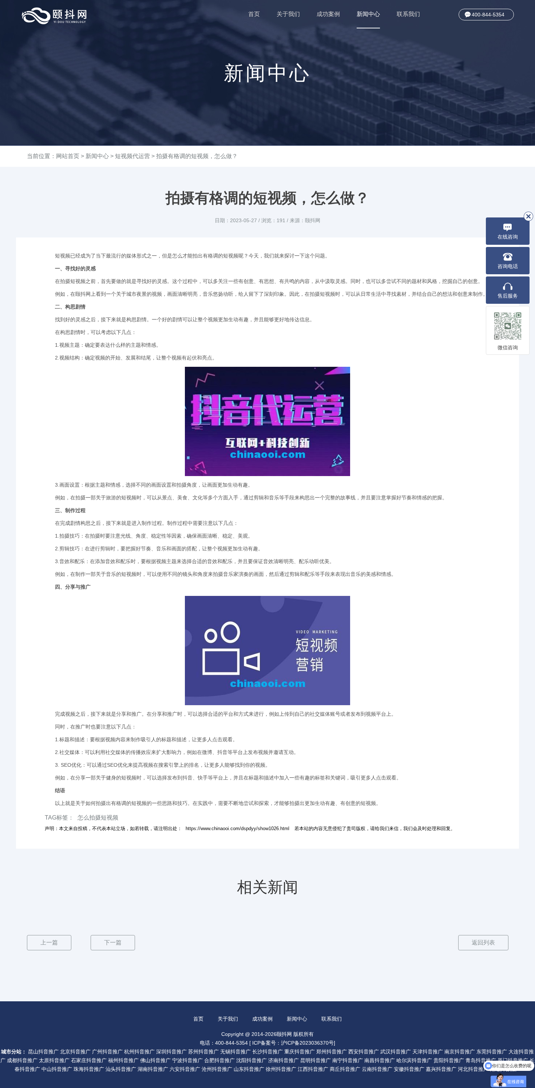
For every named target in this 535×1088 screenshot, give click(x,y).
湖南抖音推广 (153, 1069)
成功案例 (328, 14)
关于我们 (288, 14)
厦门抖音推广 (513, 1060)
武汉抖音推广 (395, 1051)
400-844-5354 (488, 14)
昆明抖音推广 (315, 1060)
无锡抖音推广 (235, 1051)
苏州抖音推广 (203, 1051)
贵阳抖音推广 (448, 1060)
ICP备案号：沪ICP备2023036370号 (293, 1043)
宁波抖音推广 (187, 1060)
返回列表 (483, 942)
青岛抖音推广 (480, 1060)
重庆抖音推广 (299, 1051)
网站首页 (67, 156)
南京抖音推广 (459, 1051)
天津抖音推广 (427, 1051)
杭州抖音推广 (139, 1051)
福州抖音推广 (123, 1060)
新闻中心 (368, 14)
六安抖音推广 (185, 1069)
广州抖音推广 (107, 1051)
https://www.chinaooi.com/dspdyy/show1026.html (237, 828)
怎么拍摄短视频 (98, 817)
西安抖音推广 (363, 1051)
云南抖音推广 (377, 1069)
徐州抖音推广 (281, 1069)
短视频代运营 (132, 156)
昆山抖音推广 (43, 1051)
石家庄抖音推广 (89, 1060)
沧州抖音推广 (217, 1069)
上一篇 (49, 942)
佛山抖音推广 (155, 1060)
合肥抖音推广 (219, 1060)
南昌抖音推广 (379, 1060)
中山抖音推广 (56, 1069)
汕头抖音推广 (121, 1069)
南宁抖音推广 (347, 1060)
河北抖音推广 (473, 1069)
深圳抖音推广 (171, 1051)
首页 (254, 14)
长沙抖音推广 (267, 1051)
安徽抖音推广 (409, 1069)
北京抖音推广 (75, 1051)
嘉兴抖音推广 (441, 1069)
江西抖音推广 (313, 1069)
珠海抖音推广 (89, 1069)
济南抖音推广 (283, 1060)
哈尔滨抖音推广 (414, 1060)
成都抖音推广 (22, 1060)
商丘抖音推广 (345, 1069)
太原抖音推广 (54, 1060)
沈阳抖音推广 (251, 1060)
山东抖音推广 (249, 1069)
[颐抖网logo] (54, 15)
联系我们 (408, 14)
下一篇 (113, 942)
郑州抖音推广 (331, 1051)
